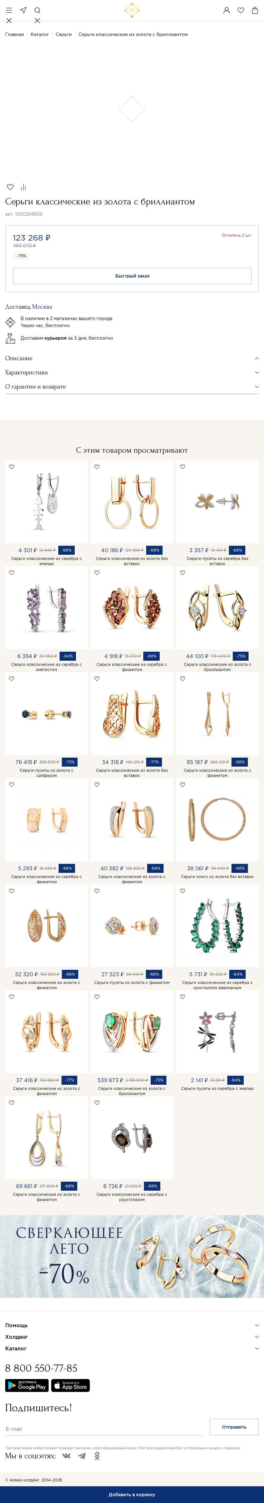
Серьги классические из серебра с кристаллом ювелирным (217, 985)
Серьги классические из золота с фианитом (217, 773)
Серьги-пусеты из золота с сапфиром (46, 773)
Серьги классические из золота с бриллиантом (217, 667)
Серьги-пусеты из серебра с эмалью (217, 1088)
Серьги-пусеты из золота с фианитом (131, 982)
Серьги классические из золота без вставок (132, 561)
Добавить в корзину (132, 1494)
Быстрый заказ (132, 276)
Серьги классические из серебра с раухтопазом (132, 1197)
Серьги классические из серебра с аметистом (46, 667)
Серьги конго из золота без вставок (217, 876)
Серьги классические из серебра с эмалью (46, 561)
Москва (23, 10)
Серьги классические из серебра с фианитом (132, 667)
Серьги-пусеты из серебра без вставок (217, 561)
